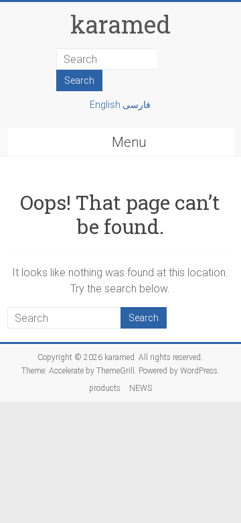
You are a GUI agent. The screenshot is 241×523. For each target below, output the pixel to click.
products (104, 388)
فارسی (137, 104)
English (106, 104)
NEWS (140, 388)
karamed (120, 24)
